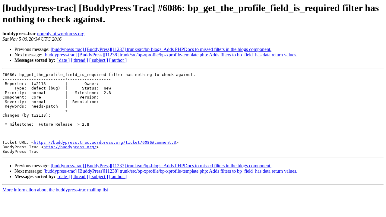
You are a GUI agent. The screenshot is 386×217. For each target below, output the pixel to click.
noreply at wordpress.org (60, 33)
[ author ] (118, 60)
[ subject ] (98, 60)
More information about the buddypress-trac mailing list (55, 189)
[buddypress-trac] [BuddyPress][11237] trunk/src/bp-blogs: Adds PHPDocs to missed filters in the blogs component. (161, 49)
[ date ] (63, 60)
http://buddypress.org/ (69, 147)
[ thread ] (79, 60)
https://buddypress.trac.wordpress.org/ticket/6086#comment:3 (105, 142)
